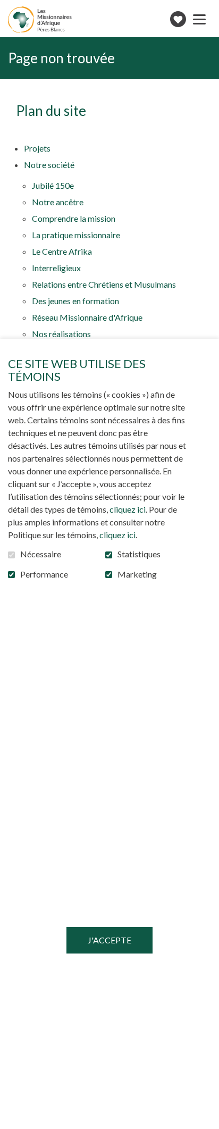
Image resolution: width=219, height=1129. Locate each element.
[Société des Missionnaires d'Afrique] (40, 19)
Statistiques (139, 554)
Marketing (137, 574)
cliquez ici (128, 509)
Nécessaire (40, 554)
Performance (44, 574)
